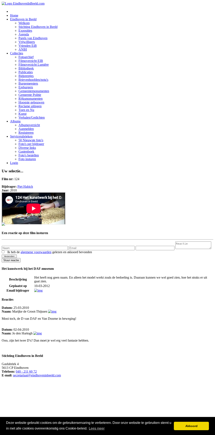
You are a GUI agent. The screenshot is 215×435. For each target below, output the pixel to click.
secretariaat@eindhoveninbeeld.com (37, 375)
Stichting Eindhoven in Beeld (38, 27)
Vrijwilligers (26, 42)
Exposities (25, 30)
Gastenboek (26, 151)
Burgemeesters (28, 83)
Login (14, 163)
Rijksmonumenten (30, 98)
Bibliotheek (26, 68)
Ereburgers (25, 87)
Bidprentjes (26, 76)
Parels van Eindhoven (32, 38)
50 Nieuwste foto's (30, 140)
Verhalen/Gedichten (31, 117)
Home (14, 15)
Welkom (24, 23)
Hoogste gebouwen (31, 102)
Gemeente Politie (29, 95)
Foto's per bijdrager (31, 144)
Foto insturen (27, 159)
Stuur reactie (11, 260)
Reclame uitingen (30, 106)
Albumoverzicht (29, 125)
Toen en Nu (26, 110)
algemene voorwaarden (36, 252)
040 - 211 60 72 (26, 371)
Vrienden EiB (27, 45)
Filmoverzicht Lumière (33, 64)
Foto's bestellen (28, 155)
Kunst (22, 113)
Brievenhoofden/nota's (33, 79)
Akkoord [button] (191, 426)
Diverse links (27, 147)
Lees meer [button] (97, 428)
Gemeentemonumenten (33, 91)
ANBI (22, 49)
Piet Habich (25, 186)
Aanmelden (26, 129)
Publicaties (25, 72)
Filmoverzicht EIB (30, 61)
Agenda (23, 34)
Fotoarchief (26, 57)
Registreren (26, 132)
